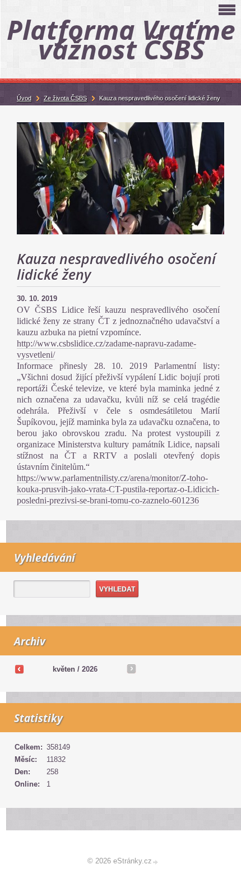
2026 (90, 669)
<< (19, 669)
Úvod (24, 98)
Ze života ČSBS (65, 98)
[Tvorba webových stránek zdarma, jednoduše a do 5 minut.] (156, 862)
